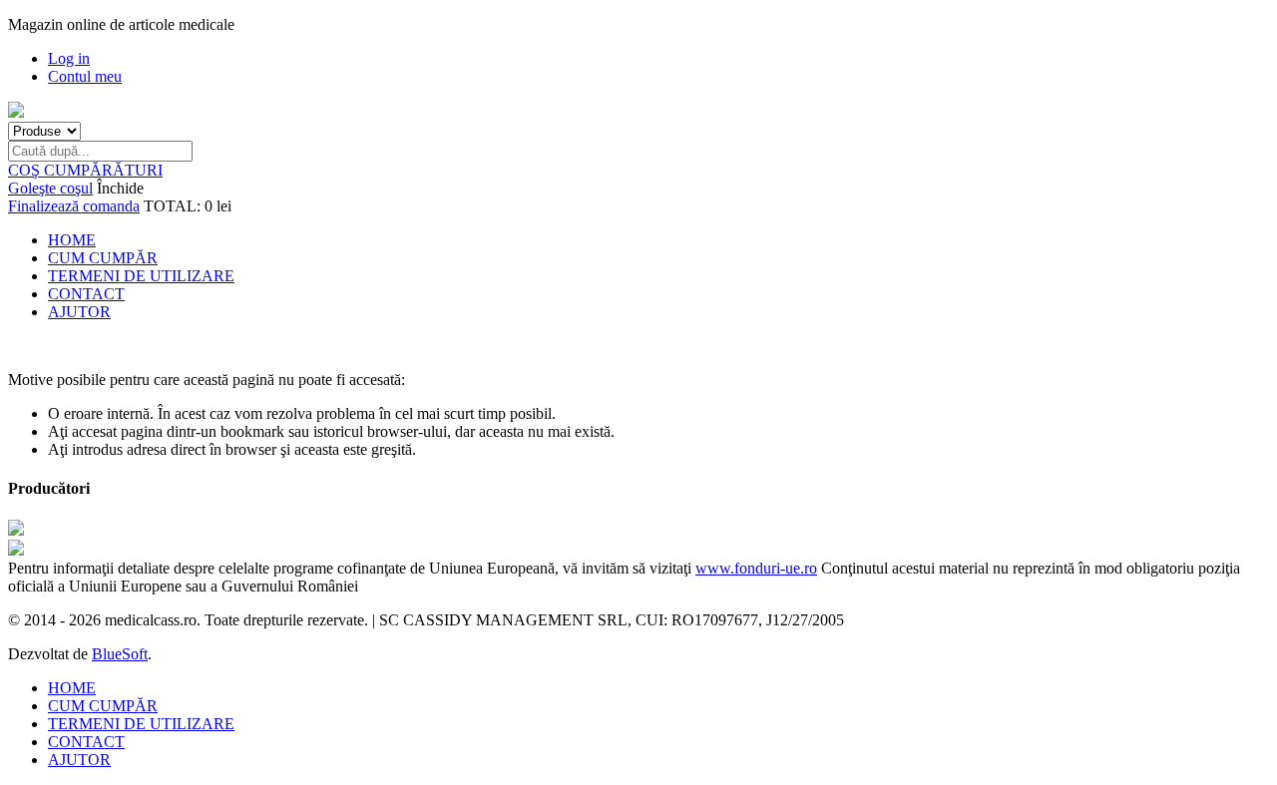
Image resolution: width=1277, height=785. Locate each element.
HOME (72, 239)
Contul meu (85, 76)
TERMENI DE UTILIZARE (141, 275)
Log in (69, 58)
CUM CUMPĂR (103, 257)
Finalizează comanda (74, 205)
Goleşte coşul (50, 188)
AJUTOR (79, 311)
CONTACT (86, 293)
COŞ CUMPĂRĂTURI (85, 170)
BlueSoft (120, 653)
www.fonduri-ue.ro (756, 568)
